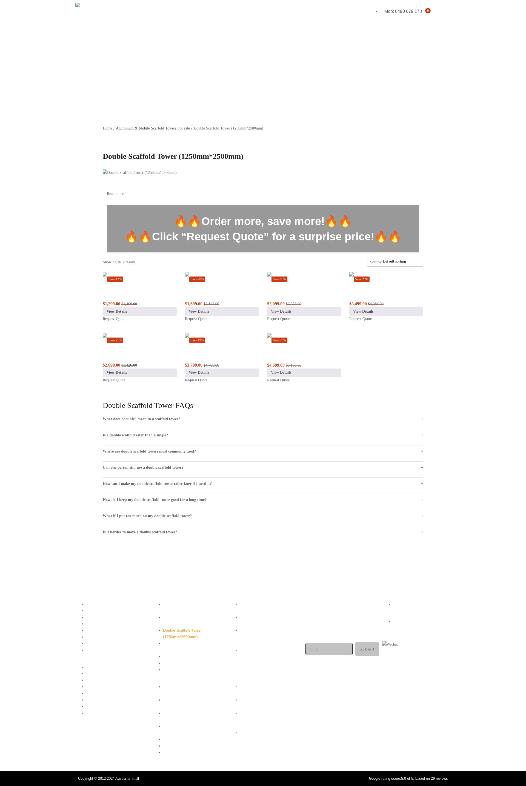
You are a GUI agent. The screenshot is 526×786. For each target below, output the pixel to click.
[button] (109, 660)
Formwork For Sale (179, 656)
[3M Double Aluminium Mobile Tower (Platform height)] (304, 278)
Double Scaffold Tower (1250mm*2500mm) (182, 633)
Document (95, 650)
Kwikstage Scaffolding (431, 57)
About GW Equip (100, 610)
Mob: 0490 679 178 (324, 636)
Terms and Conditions (105, 623)
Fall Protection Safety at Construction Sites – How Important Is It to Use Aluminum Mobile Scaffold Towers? (267, 660)
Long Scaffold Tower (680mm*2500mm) (180, 620)
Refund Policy (98, 637)
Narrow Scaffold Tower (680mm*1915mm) (182, 607)
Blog (78, 112)
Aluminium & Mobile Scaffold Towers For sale (153, 128)
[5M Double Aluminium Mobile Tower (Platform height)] (222, 339)
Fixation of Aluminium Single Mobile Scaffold (264, 620)
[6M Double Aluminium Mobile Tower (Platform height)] (304, 339)
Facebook (401, 604)
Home (79, 35)
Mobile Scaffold (437, 46)
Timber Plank (174, 669)
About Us (83, 90)
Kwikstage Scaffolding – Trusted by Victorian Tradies (190, 646)
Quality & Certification (105, 643)
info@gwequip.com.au (340, 622)
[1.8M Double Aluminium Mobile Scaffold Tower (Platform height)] (140, 278)
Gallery (81, 79)
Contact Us (84, 101)
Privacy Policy (98, 630)
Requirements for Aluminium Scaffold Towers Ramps (264, 607)
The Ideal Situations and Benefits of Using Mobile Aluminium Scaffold (268, 637)
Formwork (442, 68)
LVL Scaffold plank (179, 663)
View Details (117, 311)
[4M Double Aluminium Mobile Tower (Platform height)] (140, 339)
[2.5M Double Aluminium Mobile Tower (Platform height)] (222, 278)
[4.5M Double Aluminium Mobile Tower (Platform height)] (386, 278)
